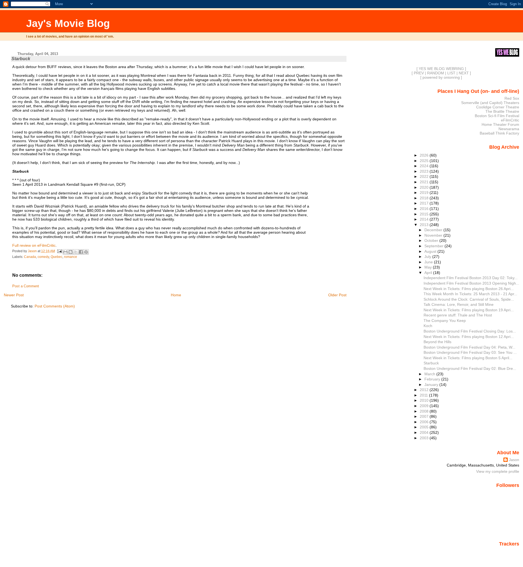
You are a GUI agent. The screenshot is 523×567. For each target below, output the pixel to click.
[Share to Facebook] (81, 252)
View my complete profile (497, 471)
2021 (425, 182)
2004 (425, 432)
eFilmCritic (510, 120)
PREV (419, 73)
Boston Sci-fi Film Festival (497, 116)
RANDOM (435, 73)
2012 (425, 390)
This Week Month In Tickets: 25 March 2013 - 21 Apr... (470, 294)
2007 (425, 416)
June (429, 262)
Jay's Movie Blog (68, 23)
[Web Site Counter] (509, 551)
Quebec (56, 256)
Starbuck (431, 363)
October (431, 240)
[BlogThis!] (70, 252)
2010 (425, 400)
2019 (425, 192)
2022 (425, 176)
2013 (425, 224)
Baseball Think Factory (499, 133)
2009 (425, 406)
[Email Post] (59, 251)
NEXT (464, 73)
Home (176, 295)
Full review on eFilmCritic (34, 245)
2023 (425, 171)
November (433, 235)
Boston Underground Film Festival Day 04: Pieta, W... (469, 347)
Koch (428, 326)
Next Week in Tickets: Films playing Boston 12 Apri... (469, 336)
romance (70, 256)
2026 (425, 155)
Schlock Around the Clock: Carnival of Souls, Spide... (469, 299)
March (430, 374)
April (428, 272)
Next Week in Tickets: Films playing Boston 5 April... (468, 358)
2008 (425, 411)
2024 (425, 166)
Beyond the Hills (437, 342)
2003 (425, 438)
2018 (425, 198)
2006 (425, 422)
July (428, 256)
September (434, 246)
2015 (425, 214)
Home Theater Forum (500, 124)
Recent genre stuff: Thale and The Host (458, 315)
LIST (451, 73)
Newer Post (14, 295)
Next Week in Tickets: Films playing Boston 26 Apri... (469, 288)
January (431, 384)
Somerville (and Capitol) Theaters (490, 102)
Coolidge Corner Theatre (497, 107)
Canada (30, 256)
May (428, 267)
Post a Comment (25, 286)
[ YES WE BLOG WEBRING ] (441, 68)
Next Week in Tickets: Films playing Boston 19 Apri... (469, 310)
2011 (424, 395)
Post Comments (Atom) (55, 306)
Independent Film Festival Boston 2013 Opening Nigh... (471, 283)
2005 (425, 427)
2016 (425, 208)
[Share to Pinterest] (86, 252)
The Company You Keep (445, 320)
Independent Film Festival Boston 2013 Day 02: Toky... (471, 278)
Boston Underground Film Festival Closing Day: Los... (470, 331)
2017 (425, 203)
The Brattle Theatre (502, 111)
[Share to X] (75, 252)
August (430, 251)
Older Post (337, 295)
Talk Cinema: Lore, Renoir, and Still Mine (459, 304)
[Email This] (65, 252)
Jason (514, 460)
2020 (425, 187)
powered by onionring (441, 77)
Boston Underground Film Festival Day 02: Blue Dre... (470, 368)
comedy (43, 256)
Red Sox (511, 98)
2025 (425, 160)
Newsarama (508, 129)
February (432, 379)
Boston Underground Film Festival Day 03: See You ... (470, 352)
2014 (425, 219)
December (433, 230)
